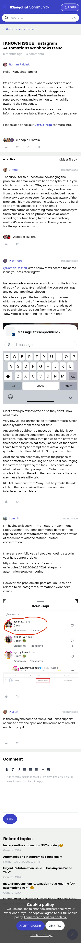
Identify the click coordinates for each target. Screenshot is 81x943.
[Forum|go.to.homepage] (29, 7)
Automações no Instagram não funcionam (32, 856)
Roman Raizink (19, 64)
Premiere (15, 260)
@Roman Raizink (15, 268)
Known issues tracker (21, 29)
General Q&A (12, 850)
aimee (13, 169)
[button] (4, 8)
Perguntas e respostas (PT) (22, 861)
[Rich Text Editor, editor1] (40, 792)
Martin (13, 711)
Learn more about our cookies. (45, 917)
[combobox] (40, 18)
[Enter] (6, 18)
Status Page (43, 124)
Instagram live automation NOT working (31, 845)
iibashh (14, 518)
